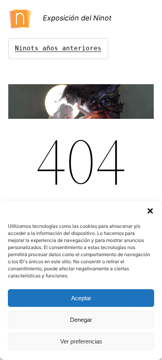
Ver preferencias (81, 341)
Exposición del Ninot (77, 18)
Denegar (81, 319)
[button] (150, 211)
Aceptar (81, 298)
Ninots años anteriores (58, 48)
